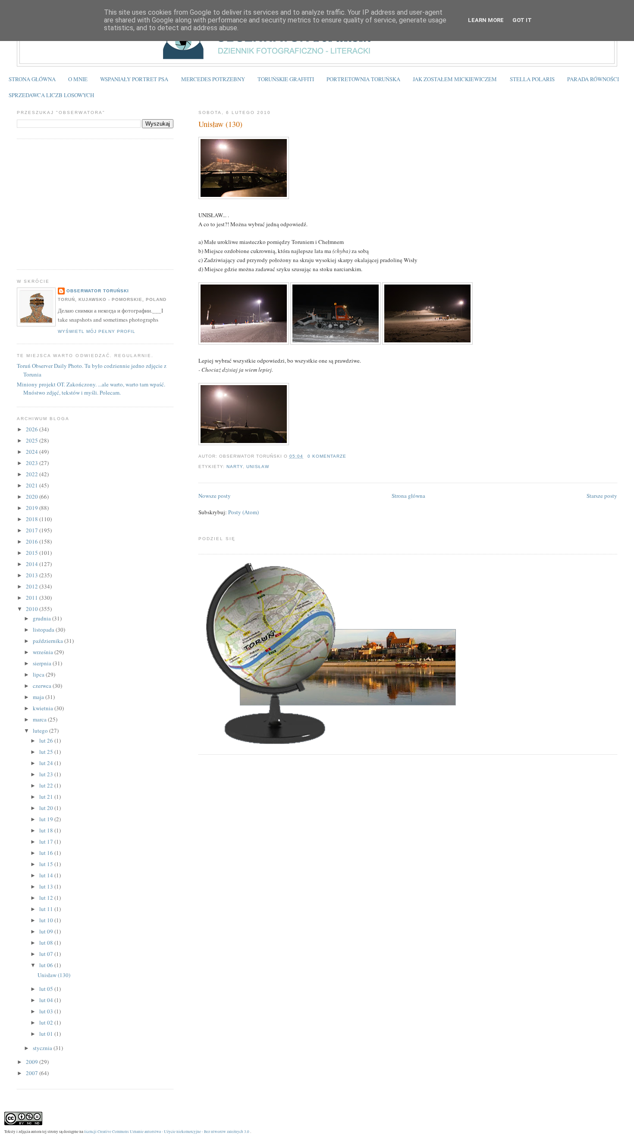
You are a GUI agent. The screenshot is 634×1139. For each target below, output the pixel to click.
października (48, 641)
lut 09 (46, 931)
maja (39, 697)
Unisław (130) (220, 124)
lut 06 (46, 965)
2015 (32, 553)
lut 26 (46, 740)
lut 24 (46, 763)
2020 (32, 496)
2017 (32, 530)
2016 (32, 541)
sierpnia (43, 663)
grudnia (42, 618)
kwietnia (43, 708)
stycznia (43, 1048)
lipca (39, 674)
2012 (32, 586)
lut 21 (46, 796)
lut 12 (46, 898)
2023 (32, 463)
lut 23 (46, 774)
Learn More (486, 20)
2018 (32, 519)
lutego (41, 730)
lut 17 (46, 841)
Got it (522, 20)
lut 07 (46, 954)
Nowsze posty (214, 496)
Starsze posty (602, 496)
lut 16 (46, 853)
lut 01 (46, 1034)
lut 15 (46, 864)
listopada (44, 629)
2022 (32, 474)
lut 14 (46, 875)
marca (40, 719)
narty (234, 466)
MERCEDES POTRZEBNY (213, 79)
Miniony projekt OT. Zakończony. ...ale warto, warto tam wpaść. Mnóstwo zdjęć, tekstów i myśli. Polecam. (91, 388)
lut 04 (46, 1000)
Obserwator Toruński (97, 290)
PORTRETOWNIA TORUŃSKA (363, 79)
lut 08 (46, 942)
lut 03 (46, 1011)
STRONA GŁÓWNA (32, 79)
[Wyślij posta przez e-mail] (349, 456)
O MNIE (78, 79)
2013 (32, 575)
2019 (32, 508)
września (43, 652)
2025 (32, 440)
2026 (32, 429)
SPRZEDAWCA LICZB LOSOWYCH (51, 95)
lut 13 (46, 886)
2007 (32, 1073)
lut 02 (46, 1022)
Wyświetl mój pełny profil (96, 331)
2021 (32, 485)
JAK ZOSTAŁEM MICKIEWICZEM (455, 79)
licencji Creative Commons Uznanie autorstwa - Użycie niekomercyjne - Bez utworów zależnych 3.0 (166, 1131)
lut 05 (46, 989)
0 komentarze (327, 456)
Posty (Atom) (243, 512)
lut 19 (46, 819)
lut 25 (46, 752)
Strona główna (408, 496)
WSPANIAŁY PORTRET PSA (134, 79)
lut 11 (46, 909)
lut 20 (46, 808)
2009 (32, 1062)
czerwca (43, 686)
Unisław (257, 466)
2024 (32, 452)
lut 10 (46, 920)
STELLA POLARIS (532, 79)
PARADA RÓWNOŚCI (593, 79)
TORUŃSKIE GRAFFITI (285, 79)
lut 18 (46, 830)
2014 (32, 564)
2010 (32, 609)
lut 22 (46, 785)
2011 (32, 597)
